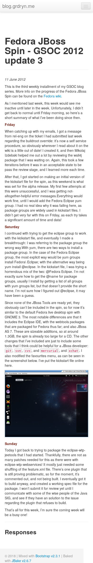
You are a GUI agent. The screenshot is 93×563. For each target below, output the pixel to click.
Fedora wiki (52, 96)
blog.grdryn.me (18, 5)
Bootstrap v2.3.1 (48, 555)
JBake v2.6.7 (21, 560)
